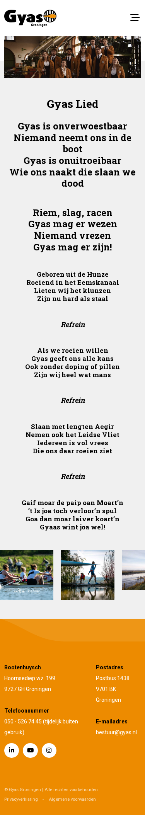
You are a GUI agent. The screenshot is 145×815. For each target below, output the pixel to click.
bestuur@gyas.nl (116, 732)
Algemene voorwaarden (72, 799)
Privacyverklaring (21, 799)
